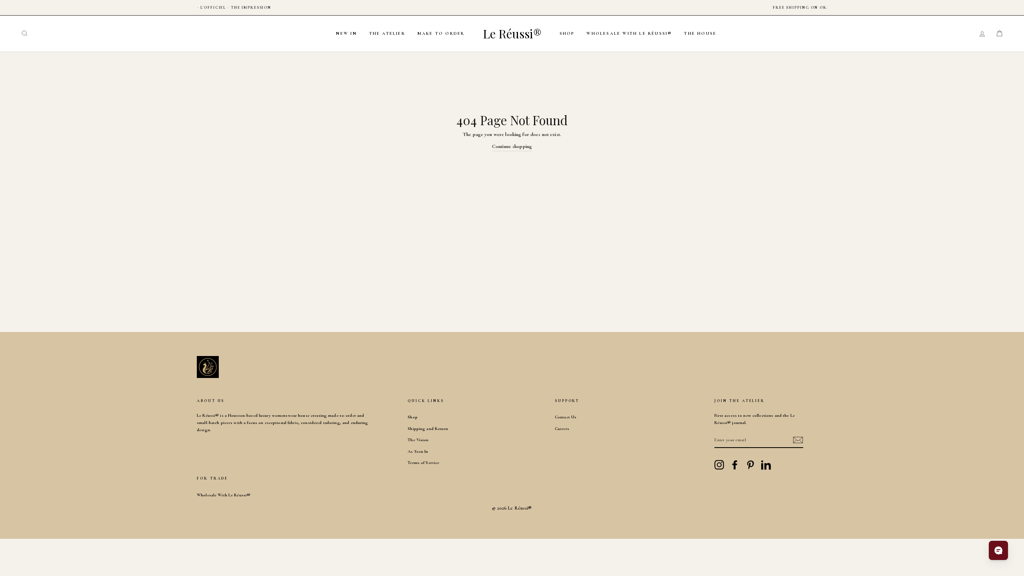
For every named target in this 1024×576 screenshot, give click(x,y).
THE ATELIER (387, 33)
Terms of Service (423, 462)
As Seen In (418, 451)
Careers (562, 428)
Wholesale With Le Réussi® (629, 33)
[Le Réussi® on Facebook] (735, 465)
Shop (413, 417)
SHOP (567, 33)
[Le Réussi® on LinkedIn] (766, 465)
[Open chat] (998, 550)
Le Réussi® (512, 34)
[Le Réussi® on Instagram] (719, 465)
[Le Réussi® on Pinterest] (750, 465)
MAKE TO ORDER (441, 33)
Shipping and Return (428, 428)
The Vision (418, 439)
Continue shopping (512, 146)
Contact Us (565, 417)
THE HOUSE (700, 33)
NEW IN (346, 33)
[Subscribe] (798, 440)
